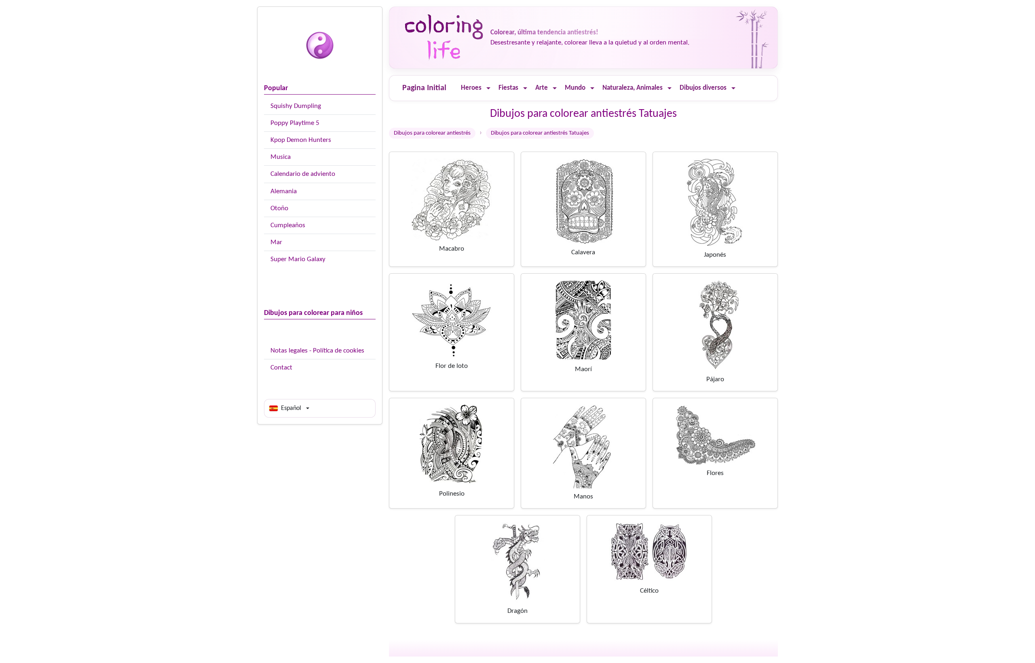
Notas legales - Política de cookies (317, 350)
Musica (280, 157)
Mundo (575, 87)
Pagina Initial (424, 88)
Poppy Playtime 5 (294, 123)
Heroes (471, 87)
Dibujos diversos (703, 87)
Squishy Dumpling (295, 106)
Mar (276, 242)
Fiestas (508, 87)
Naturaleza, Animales (632, 87)
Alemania (283, 191)
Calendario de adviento (302, 174)
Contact (281, 367)
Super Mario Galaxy (297, 259)
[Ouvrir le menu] (488, 88)
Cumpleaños (287, 225)
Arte (541, 87)
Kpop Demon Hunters (300, 140)
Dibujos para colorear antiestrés (432, 133)
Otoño (279, 208)
